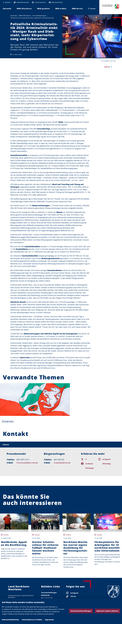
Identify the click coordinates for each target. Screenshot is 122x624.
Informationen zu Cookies (32, 620)
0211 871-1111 (23, 459)
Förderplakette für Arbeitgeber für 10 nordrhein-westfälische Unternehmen (107, 546)
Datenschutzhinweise (10, 620)
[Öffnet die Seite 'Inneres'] (35, 399)
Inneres (8, 421)
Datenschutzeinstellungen (81, 611)
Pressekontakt (47, 598)
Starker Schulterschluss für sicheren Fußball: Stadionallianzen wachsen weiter (45, 547)
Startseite (13, 15)
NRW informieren (25, 15)
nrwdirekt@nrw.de (62, 462)
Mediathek (45, 595)
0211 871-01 (59, 459)
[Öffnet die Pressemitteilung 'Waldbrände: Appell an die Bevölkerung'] (14, 521)
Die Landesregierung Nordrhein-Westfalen (110, 7)
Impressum (49, 620)
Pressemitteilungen (39, 15)
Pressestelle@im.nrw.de (27, 462)
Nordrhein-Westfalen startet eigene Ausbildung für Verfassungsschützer (75, 547)
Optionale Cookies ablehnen (107, 611)
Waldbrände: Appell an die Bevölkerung (14, 543)
